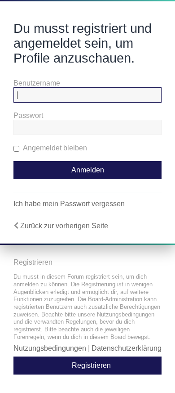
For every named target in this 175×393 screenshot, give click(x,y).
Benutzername (36, 83)
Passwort (28, 115)
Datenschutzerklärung (127, 348)
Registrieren (91, 365)
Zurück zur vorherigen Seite (64, 226)
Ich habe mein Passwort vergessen (69, 204)
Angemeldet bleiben (54, 148)
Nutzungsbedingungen (49, 348)
